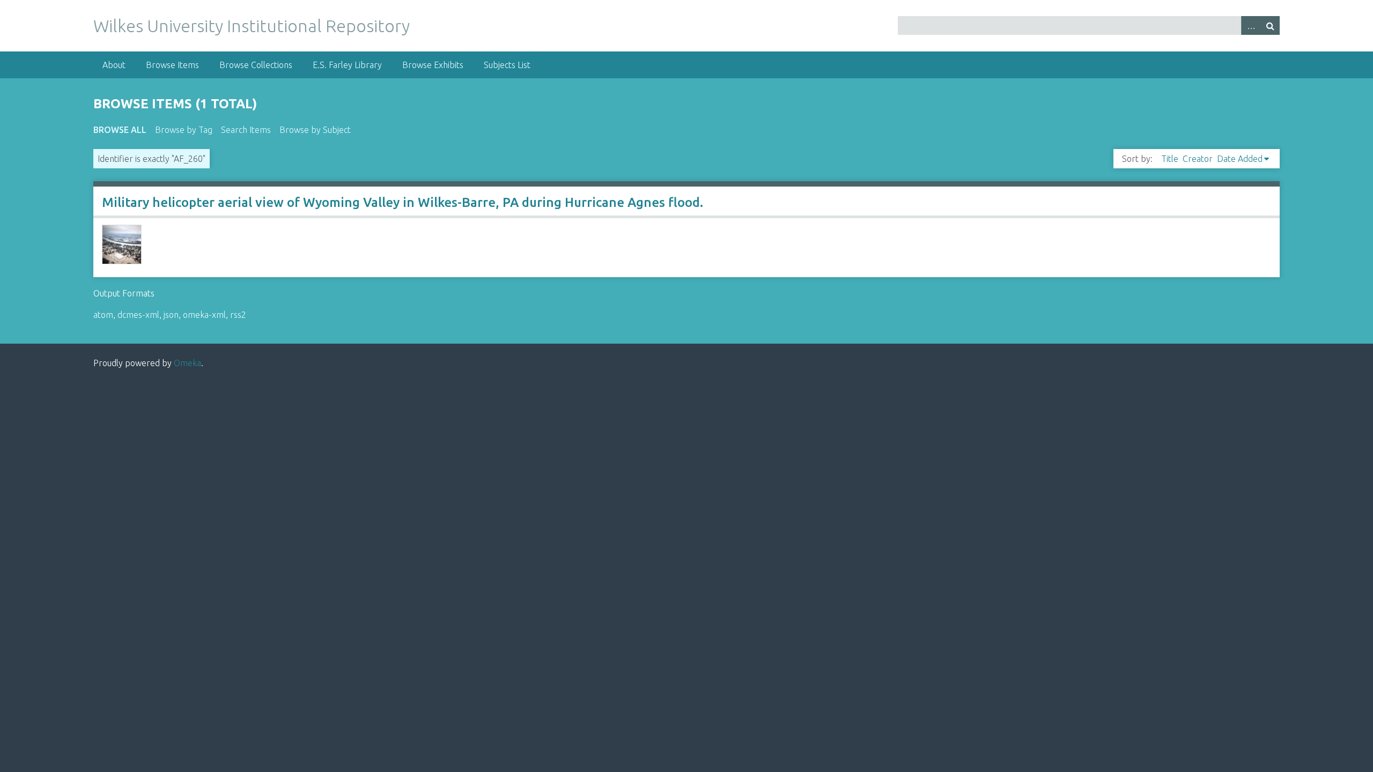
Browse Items (172, 65)
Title (1169, 159)
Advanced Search (1250, 25)
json (171, 315)
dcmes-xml (138, 315)
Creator (1198, 159)
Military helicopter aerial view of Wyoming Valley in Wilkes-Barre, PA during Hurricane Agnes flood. (402, 202)
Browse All (119, 130)
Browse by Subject (315, 130)
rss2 (238, 315)
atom (103, 315)
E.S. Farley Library (347, 65)
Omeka (187, 363)
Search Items (246, 130)
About (114, 65)
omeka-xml (204, 315)
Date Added (1240, 159)
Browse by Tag (183, 130)
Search (1270, 25)
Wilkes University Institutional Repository (251, 25)
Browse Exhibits (432, 65)
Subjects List (507, 65)
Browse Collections (255, 65)
